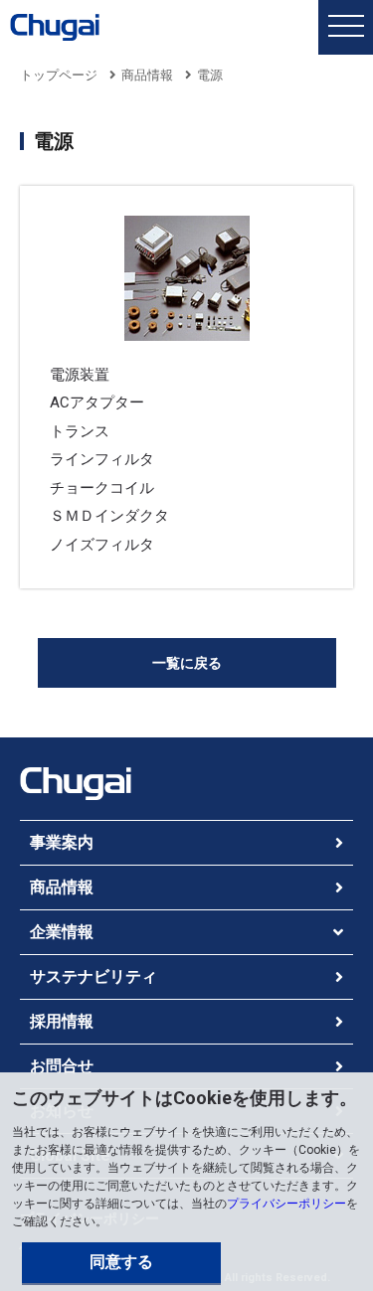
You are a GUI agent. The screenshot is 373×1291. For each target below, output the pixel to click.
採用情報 (61, 1021)
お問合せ (61, 1065)
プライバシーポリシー (286, 1203)
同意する (121, 1261)
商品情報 (147, 75)
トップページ (58, 75)
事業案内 (61, 842)
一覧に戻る (187, 663)
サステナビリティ (93, 976)
